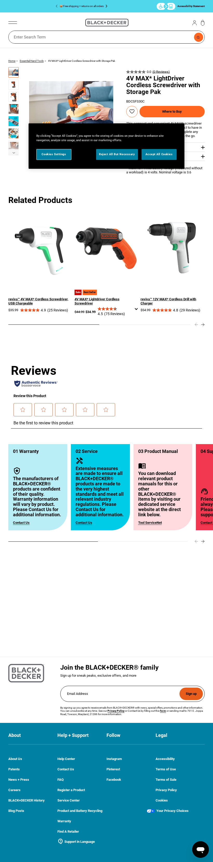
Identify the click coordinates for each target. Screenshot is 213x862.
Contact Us (21, 523)
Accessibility (165, 759)
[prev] (196, 324)
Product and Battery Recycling (79, 811)
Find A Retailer (68, 831)
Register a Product (71, 790)
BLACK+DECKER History (26, 800)
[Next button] (105, 6)
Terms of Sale (166, 780)
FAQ (60, 780)
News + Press (18, 780)
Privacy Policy (166, 790)
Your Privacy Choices (172, 811)
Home (11, 60)
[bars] (12, 22)
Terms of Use (166, 769)
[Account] (194, 22)
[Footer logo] (26, 673)
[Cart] (203, 23)
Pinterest (113, 769)
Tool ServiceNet (150, 523)
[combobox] (106, 37)
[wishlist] (132, 111)
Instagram (114, 759)
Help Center (66, 759)
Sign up (191, 694)
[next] (13, 154)
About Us (15, 759)
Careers (14, 790)
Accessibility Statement (191, 6)
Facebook (113, 780)
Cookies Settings (54, 154)
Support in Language (76, 842)
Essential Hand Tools (32, 60)
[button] (13, 72)
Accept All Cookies (158, 154)
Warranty (64, 821)
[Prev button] (57, 6)
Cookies (162, 800)
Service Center (68, 800)
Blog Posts (16, 811)
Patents (14, 769)
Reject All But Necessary (117, 154)
